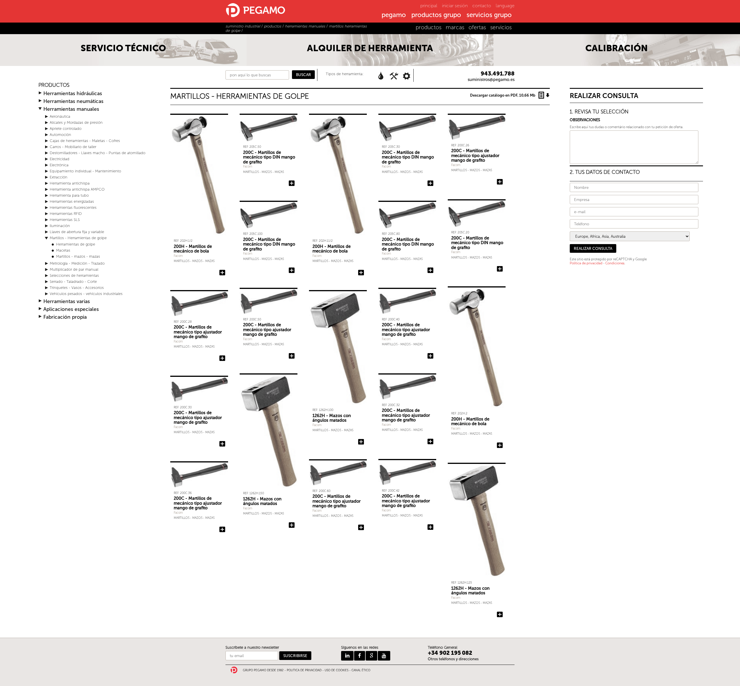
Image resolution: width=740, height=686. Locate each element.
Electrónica (59, 165)
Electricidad (59, 159)
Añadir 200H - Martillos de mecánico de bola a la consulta (222, 273)
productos (428, 27)
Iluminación (60, 226)
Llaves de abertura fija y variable (77, 232)
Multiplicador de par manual (74, 269)
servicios (501, 27)
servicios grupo (489, 15)
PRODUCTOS (53, 85)
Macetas (63, 250)
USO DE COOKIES (336, 670)
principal (428, 5)
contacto (481, 5)
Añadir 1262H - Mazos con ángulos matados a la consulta (361, 442)
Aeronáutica (60, 116)
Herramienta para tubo (69, 195)
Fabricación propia (65, 317)
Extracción (58, 177)
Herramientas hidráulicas (72, 94)
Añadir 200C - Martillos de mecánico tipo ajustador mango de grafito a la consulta (499, 182)
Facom (178, 256)
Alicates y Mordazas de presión (76, 122)
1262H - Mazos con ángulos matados (331, 418)
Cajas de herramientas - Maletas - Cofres (85, 141)
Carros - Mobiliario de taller (73, 147)
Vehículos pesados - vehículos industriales (86, 294)
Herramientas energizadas (72, 201)
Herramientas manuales (71, 109)
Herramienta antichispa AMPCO (77, 189)
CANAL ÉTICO (361, 670)
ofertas (477, 27)
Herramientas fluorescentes (73, 207)
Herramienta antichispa (70, 183)
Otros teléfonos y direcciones (453, 659)
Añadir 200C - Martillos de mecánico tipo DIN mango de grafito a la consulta (291, 183)
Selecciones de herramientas (74, 275)
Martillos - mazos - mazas (78, 256)
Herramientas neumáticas (73, 101)
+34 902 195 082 (450, 653)
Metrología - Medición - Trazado (77, 263)
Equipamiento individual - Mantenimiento (85, 171)
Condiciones (614, 263)
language (505, 5)
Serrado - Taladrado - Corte (73, 281)
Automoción (60, 134)
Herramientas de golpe (75, 244)
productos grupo (436, 15)
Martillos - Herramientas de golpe (78, 238)
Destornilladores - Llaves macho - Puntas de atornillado (97, 153)
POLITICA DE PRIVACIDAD (304, 670)
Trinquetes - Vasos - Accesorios (77, 287)
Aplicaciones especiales (71, 309)
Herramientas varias (66, 301)
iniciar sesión (455, 5)
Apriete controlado (66, 128)
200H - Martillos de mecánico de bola (193, 249)
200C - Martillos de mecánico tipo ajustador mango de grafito (475, 155)
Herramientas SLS (65, 219)
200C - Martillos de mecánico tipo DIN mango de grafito (269, 157)
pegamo (394, 15)
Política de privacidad (586, 263)
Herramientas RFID (66, 213)
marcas (455, 27)
